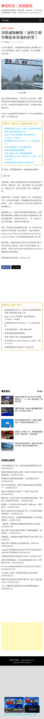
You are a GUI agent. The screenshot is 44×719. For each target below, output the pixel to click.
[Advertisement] (22, 636)
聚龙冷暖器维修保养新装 (15, 150)
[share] (20, 699)
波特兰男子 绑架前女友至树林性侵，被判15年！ (20, 543)
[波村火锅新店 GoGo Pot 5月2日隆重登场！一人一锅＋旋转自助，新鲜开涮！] (7, 397)
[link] (8, 700)
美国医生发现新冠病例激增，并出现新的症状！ (20, 478)
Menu (6, 20)
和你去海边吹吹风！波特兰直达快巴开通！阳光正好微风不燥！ (29, 444)
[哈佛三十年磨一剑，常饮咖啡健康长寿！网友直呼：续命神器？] (7, 432)
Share (7, 267)
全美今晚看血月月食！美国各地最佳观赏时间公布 (21, 465)
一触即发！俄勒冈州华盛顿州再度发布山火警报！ (21, 524)
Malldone (7, 42)
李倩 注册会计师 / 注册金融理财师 (18, 153)
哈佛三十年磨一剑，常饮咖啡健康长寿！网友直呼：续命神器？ (29, 433)
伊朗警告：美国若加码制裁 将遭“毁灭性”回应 (19, 537)
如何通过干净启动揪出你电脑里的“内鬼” (14, 700)
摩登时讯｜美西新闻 (16, 6)
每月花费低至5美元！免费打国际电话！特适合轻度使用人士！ (28, 421)
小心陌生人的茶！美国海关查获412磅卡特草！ (20, 573)
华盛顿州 (11, 28)
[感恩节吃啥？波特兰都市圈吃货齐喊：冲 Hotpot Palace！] (7, 409)
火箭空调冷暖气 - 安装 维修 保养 (18, 147)
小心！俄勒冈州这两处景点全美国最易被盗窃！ (20, 586)
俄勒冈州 (4, 28)
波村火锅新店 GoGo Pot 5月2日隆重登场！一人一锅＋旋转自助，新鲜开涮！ (29, 399)
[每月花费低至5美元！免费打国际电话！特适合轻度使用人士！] (7, 420)
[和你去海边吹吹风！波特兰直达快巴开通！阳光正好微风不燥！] (7, 443)
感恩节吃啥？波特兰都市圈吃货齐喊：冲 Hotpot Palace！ (29, 409)
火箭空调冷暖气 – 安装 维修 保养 (18, 329)
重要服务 (5, 391)
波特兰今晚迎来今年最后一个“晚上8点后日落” (20, 491)
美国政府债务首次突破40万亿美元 (15, 556)
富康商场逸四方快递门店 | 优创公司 (19, 163)
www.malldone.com (28, 660)
